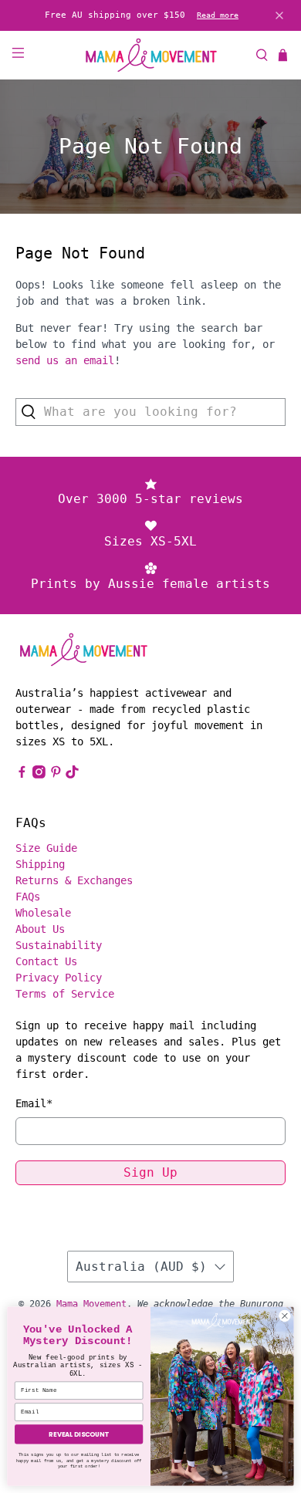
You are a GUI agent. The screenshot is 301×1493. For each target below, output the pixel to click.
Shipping (40, 864)
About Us (40, 929)
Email (33, 1103)
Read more (217, 15)
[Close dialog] (285, 1315)
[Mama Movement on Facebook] (22, 774)
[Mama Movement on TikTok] (72, 774)
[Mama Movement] (151, 55)
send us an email (64, 360)
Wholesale (43, 913)
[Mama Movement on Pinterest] (56, 774)
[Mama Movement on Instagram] (39, 774)
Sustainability (58, 945)
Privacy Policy (58, 977)
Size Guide (46, 848)
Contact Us (46, 961)
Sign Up (150, 1172)
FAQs (27, 896)
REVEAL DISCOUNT (79, 1434)
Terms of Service (64, 994)
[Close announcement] (279, 15)
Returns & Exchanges (74, 880)
